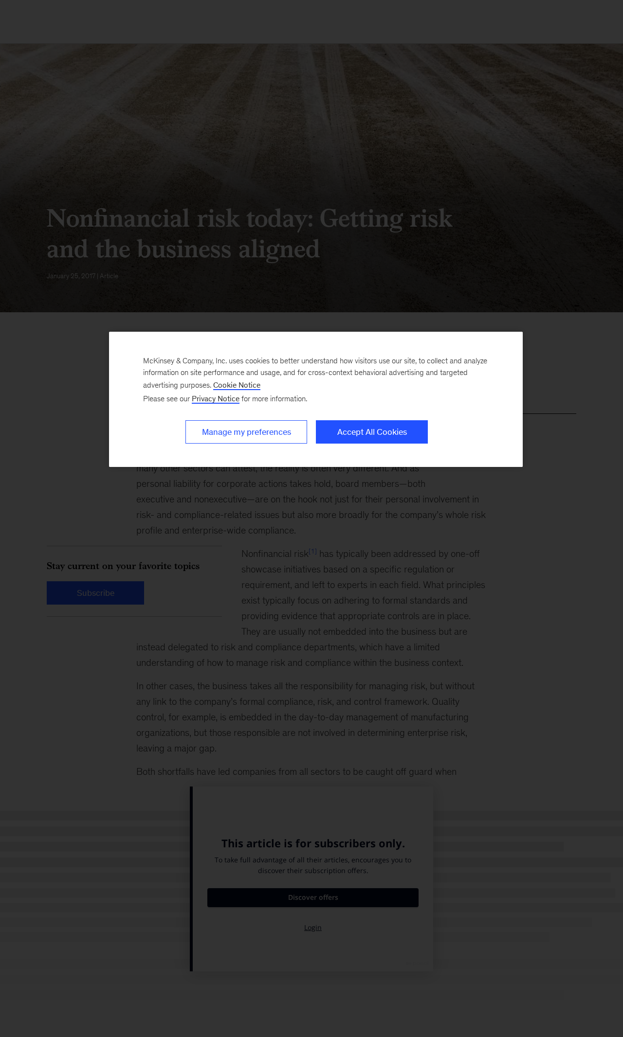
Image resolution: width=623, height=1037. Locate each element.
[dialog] (316, 399)
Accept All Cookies (372, 432)
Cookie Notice (236, 385)
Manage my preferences (246, 432)
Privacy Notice (215, 398)
